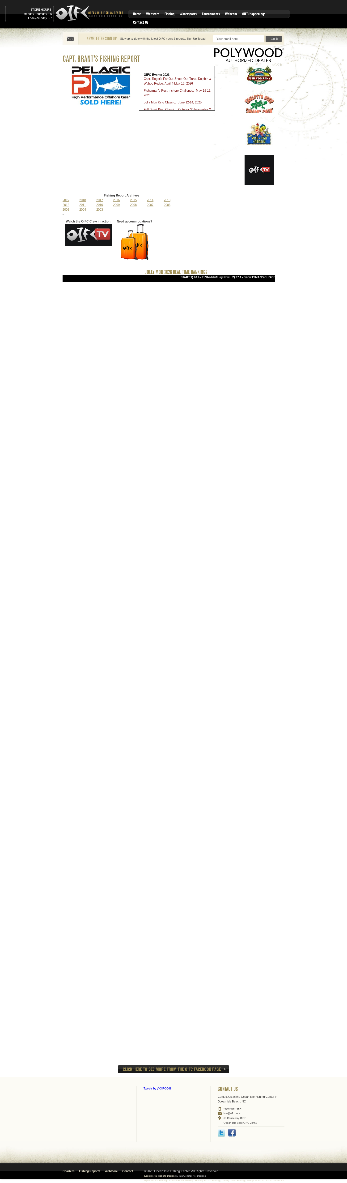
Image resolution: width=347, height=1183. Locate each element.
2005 (66, 209)
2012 (66, 205)
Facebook (232, 1132)
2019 (66, 200)
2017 (99, 200)
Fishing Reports (89, 1171)
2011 (82, 205)
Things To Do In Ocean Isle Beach (265, 1180)
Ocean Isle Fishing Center (90, 13)
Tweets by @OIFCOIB (157, 1088)
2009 (116, 205)
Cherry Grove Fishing (233, 1180)
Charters (69, 1171)
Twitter (221, 1132)
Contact (127, 1171)
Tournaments (211, 14)
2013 (167, 200)
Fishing (169, 14)
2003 (99, 209)
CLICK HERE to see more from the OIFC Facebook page (172, 1069)
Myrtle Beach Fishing (155, 1180)
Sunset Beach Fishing (181, 1180)
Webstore (152, 14)
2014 (150, 200)
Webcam (231, 14)
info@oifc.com (232, 1113)
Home (137, 14)
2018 (82, 200)
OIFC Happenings (253, 14)
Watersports (188, 14)
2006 (167, 205)
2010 (99, 205)
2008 (133, 205)
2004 (82, 209)
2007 (150, 205)
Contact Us (140, 22)
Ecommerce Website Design (159, 1175)
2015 (133, 200)
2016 (116, 200)
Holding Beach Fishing (207, 1180)
